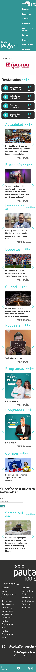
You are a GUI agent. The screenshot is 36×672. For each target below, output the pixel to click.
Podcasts (25, 9)
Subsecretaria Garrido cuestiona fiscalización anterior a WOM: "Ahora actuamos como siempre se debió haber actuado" (17, 191)
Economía (26, 24)
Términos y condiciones (7, 609)
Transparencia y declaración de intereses (7, 599)
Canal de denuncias (27, 606)
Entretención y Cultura (27, 29)
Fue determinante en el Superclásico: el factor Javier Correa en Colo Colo (17, 273)
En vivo (3, 667)
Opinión (25, 35)
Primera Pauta (11, 401)
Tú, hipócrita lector (13, 358)
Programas (26, 14)
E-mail (2, 498)
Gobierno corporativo (27, 589)
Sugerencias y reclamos (7, 616)
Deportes (25, 40)
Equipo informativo (27, 596)
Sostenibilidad (27, 45)
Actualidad (26, 19)
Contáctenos (28, 601)
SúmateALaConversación (12, 646)
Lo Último (26, 49)
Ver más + (24, 157)
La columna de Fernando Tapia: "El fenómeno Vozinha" (16, 477)
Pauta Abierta (11, 443)
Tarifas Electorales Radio (7, 624)
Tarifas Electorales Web (7, 634)
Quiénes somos (5, 589)
